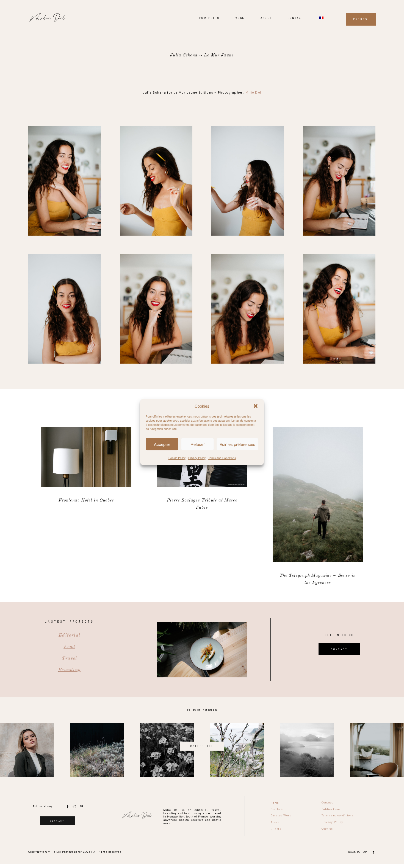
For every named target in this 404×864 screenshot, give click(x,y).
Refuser (197, 444)
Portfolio (209, 18)
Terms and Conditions (222, 458)
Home (275, 803)
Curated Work (281, 815)
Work (240, 18)
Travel (69, 658)
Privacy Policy (197, 458)
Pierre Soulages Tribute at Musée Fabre (202, 506)
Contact (296, 18)
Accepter (162, 444)
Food (69, 647)
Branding (69, 669)
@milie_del (202, 746)
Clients (276, 829)
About (266, 18)
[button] (255, 406)
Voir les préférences (237, 444)
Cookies (327, 828)
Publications (331, 809)
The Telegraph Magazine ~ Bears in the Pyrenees (318, 506)
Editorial (69, 635)
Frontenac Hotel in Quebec (86, 506)
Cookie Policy (177, 458)
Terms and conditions (337, 815)
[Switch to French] (321, 18)
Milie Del (253, 93)
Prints (360, 19)
